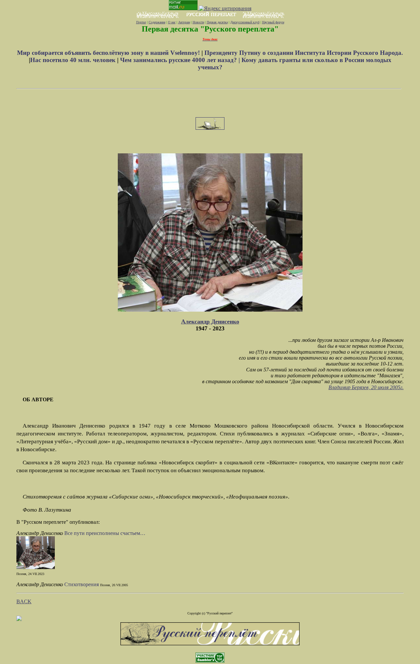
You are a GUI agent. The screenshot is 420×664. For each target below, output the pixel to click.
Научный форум (273, 22)
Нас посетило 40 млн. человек (73, 59)
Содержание (157, 22)
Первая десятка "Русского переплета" (210, 29)
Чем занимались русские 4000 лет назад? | (181, 59)
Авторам (184, 22)
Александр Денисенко (210, 321)
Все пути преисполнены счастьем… (104, 533)
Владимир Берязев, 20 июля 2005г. (366, 387)
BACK (24, 601)
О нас (172, 22)
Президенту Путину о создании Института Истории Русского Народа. (303, 52)
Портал (141, 22)
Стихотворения (82, 584)
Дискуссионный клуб (245, 22)
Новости (198, 22)
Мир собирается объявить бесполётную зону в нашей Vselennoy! (109, 52)
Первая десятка (217, 22)
